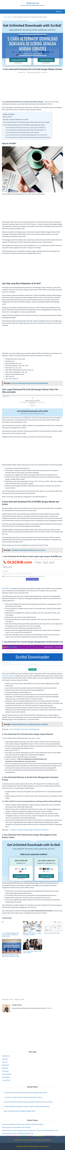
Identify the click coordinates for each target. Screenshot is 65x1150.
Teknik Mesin (6, 1077)
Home (5, 17)
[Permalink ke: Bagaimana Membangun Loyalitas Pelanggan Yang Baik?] (32, 926)
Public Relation (6, 1074)
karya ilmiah (38, 245)
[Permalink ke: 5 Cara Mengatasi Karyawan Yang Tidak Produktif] (32, 944)
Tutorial (22, 999)
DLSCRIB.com (6, 588)
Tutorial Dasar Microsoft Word (52, 933)
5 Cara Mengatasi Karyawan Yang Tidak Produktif (32, 951)
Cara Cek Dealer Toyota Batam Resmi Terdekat (16, 1127)
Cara (19, 999)
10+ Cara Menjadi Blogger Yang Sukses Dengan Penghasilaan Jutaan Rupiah (10, 934)
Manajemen (5, 1065)
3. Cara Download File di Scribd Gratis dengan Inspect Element (22, 132)
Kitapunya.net (32, 2)
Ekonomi (4, 1062)
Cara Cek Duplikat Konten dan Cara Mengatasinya (24, 729)
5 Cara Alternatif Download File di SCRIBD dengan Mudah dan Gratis (24, 125)
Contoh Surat (6, 1080)
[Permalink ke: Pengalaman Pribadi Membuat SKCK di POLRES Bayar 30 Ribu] (11, 946)
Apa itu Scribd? (7, 117)
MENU (60, 11)
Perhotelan (5, 1071)
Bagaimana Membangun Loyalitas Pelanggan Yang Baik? (32, 933)
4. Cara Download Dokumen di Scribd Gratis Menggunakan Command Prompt (26, 135)
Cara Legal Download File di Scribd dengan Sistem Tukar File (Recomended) (26, 122)
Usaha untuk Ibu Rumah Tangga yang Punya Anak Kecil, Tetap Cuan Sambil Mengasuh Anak (30, 1130)
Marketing (5, 1068)
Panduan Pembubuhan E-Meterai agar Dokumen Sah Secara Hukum (23, 1124)
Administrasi (5, 1056)
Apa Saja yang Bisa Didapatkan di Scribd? (16, 119)
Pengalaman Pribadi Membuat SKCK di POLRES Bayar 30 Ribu (10, 955)
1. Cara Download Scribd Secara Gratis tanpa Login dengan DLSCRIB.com (25, 127)
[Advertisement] (32, 88)
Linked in (49, 1008)
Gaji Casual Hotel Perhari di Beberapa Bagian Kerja (17, 1133)
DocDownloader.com (8, 676)
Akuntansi (5, 1059)
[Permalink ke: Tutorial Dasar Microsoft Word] (53, 926)
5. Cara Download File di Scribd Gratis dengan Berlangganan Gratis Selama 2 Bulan (27, 137)
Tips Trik (10, 17)
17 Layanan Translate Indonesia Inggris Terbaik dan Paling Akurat (29, 830)
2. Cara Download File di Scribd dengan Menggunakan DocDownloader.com (25, 130)
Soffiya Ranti (17, 1005)
